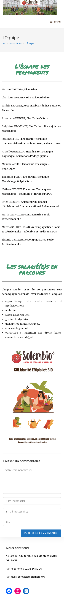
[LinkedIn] (26, 591)
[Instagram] (17, 591)
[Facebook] (9, 591)
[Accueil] (4, 43)
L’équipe (29, 43)
